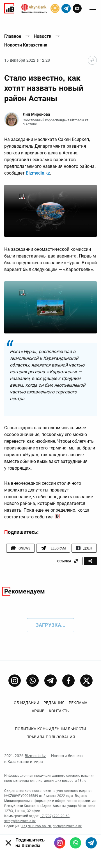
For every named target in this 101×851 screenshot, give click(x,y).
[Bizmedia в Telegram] (91, 842)
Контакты (59, 711)
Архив (38, 711)
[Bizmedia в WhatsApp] (75, 842)
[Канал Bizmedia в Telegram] (50, 680)
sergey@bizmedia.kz (20, 821)
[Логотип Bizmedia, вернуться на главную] (9, 8)
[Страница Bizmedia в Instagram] (14, 680)
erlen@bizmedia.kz (67, 826)
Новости (42, 36)
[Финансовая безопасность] (34, 8)
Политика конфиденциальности (50, 729)
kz (77, 8)
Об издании (26, 703)
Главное (12, 36)
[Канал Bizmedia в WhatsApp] (32, 680)
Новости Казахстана (25, 45)
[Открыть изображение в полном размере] (50, 211)
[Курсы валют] (55, 8)
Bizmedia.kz (38, 173)
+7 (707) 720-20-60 (55, 816)
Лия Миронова (36, 114)
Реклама (78, 703)
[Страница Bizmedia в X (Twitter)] (86, 680)
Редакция (54, 703)
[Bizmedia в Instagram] (59, 842)
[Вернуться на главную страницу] (92, 60)
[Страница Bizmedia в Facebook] (68, 680)
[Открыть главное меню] (93, 8)
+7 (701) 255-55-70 (36, 826)
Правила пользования (50, 737)
